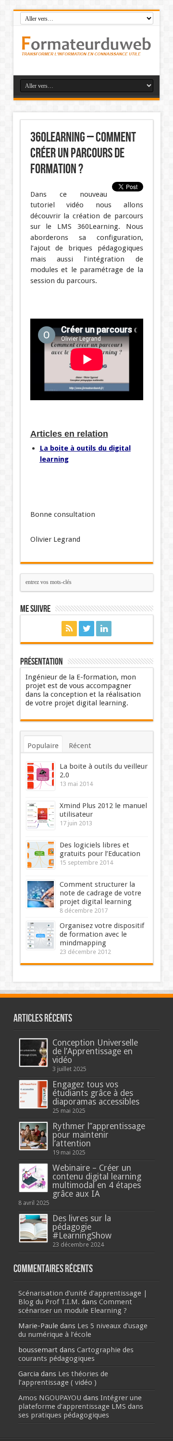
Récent (80, 745)
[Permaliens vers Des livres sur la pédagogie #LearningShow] (33, 1228)
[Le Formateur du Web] (86, 51)
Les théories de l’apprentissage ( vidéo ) (63, 1378)
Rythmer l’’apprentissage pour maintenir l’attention (98, 1134)
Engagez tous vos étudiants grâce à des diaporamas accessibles (95, 1093)
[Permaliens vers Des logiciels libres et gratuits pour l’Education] (40, 855)
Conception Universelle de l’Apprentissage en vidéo (95, 1051)
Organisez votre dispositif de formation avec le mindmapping (102, 934)
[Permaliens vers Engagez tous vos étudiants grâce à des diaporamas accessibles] (33, 1094)
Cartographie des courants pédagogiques (76, 1354)
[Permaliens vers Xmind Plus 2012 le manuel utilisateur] (40, 815)
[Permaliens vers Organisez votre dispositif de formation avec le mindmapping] (40, 935)
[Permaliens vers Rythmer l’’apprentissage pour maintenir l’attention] (33, 1136)
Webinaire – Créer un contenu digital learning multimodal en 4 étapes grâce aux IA (96, 1181)
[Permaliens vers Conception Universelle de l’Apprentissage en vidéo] (33, 1052)
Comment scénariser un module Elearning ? (75, 1306)
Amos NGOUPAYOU (49, 1397)
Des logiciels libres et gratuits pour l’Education (100, 849)
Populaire (43, 745)
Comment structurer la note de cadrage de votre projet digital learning (100, 893)
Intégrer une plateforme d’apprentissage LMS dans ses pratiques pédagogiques (80, 1406)
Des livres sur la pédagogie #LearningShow (81, 1227)
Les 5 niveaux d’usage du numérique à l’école (83, 1330)
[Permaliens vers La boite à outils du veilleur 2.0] (40, 776)
